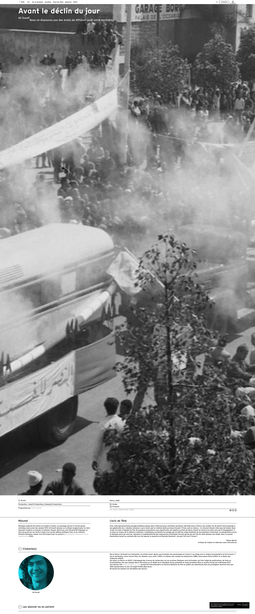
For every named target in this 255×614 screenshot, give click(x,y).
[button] (217, 2)
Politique (131, 510)
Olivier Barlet (36, 508)
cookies (232, 604)
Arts (111, 510)
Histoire (115, 510)
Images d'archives (123, 510)
